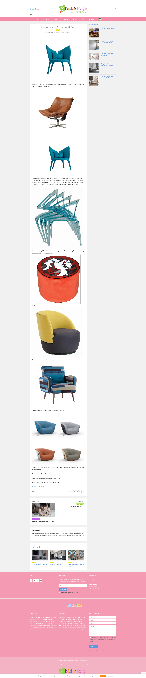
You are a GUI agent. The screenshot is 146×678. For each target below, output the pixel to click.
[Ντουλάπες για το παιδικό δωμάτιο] (94, 45)
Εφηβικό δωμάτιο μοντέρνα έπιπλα (107, 64)
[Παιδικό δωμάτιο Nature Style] (94, 80)
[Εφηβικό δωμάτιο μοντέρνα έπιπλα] (94, 68)
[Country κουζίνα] (58, 555)
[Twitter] (33, 9)
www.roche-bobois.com (38, 486)
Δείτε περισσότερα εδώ (51, 627)
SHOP (107, 19)
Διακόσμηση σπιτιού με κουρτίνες (76, 565)
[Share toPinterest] (83, 491)
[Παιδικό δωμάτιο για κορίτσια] (94, 56)
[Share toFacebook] (74, 491)
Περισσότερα (67, 632)
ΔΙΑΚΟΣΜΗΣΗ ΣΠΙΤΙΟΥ (40, 491)
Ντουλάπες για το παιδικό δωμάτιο (107, 41)
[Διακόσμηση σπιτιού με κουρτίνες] (76, 555)
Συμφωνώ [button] (103, 676)
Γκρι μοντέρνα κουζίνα (39, 564)
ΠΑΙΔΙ (47, 19)
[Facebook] (31, 9)
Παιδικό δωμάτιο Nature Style (107, 77)
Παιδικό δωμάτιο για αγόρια (108, 29)
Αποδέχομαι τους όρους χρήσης (69, 592)
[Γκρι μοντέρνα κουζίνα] (40, 555)
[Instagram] (35, 9)
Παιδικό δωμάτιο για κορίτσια (108, 54)
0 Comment (68, 32)
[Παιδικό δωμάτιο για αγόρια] (94, 32)
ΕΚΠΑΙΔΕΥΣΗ (56, 19)
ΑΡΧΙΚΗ (39, 19)
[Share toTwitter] (77, 491)
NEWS (100, 19)
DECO (58, 29)
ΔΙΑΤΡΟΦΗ (91, 19)
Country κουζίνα (55, 564)
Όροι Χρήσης (110, 676)
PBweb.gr (72, 660)
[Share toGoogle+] (80, 491)
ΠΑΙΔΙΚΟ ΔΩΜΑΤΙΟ (78, 19)
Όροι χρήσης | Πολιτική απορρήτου (97, 650)
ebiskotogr (50, 32)
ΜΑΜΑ (66, 19)
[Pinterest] (38, 9)
